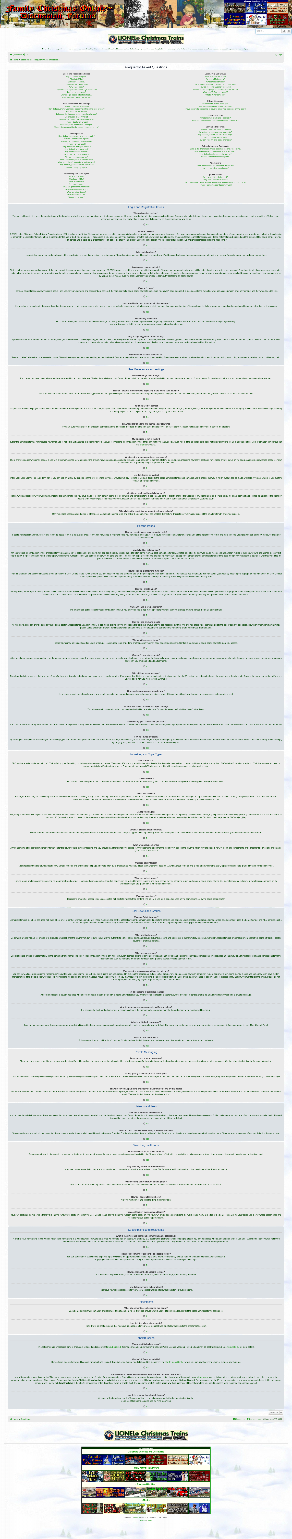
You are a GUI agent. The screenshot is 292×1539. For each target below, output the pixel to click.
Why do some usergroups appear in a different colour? (215, 90)
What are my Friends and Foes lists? (215, 118)
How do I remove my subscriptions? (215, 157)
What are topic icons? (76, 197)
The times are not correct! (76, 112)
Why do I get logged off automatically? (76, 95)
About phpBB (233, 1347)
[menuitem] (26, 55)
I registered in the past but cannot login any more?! (76, 90)
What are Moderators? (215, 79)
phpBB (143, 445)
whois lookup (203, 1377)
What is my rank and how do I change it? (76, 125)
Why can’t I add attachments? (76, 154)
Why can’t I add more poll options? (77, 147)
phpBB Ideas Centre (174, 1362)
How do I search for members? (215, 137)
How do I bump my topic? (76, 167)
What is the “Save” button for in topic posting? (76, 162)
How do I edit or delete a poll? (77, 149)
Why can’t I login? (76, 87)
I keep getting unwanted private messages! (215, 106)
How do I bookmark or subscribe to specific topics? (215, 151)
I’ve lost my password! (76, 92)
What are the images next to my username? (76, 119)
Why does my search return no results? (215, 132)
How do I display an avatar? (76, 122)
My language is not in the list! (76, 117)
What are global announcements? (76, 187)
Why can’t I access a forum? (76, 152)
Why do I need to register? (76, 77)
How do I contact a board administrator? (215, 185)
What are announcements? (76, 189)
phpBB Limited (114, 1347)
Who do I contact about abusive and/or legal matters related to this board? (215, 182)
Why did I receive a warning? (76, 157)
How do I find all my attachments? (215, 168)
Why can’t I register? (76, 82)
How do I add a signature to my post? (76, 141)
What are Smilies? (76, 181)
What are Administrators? (215, 77)
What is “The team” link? (215, 95)
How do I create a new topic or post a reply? (76, 136)
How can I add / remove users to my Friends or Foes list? (215, 121)
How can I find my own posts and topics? (215, 140)
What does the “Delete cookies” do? (76, 97)
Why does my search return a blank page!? (215, 135)
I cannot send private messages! (215, 104)
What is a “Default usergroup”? (215, 92)
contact (242, 49)
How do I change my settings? (76, 106)
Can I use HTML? (76, 179)
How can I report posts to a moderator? (76, 160)
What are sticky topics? (76, 192)
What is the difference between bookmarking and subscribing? (215, 149)
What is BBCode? (76, 176)
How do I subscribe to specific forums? (216, 154)
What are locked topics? (76, 195)
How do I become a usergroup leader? (215, 87)
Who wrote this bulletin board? (215, 177)
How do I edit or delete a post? (76, 139)
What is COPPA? (76, 79)
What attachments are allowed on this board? (215, 166)
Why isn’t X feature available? (215, 180)
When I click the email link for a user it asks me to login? (76, 127)
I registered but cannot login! (76, 84)
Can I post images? (76, 184)
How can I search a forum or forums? (215, 129)
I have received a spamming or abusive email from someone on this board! (215, 109)
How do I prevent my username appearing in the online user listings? (76, 109)
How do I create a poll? (76, 144)
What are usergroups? (215, 82)
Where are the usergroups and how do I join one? (215, 84)
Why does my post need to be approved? (76, 165)
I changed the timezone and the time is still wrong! (76, 114)
